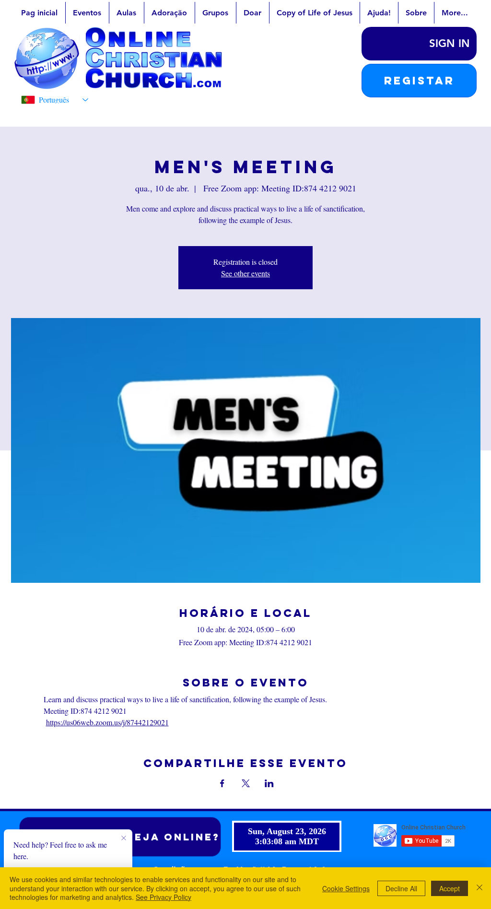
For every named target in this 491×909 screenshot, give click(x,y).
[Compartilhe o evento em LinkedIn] (269, 783)
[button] (419, 80)
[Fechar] (479, 888)
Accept (449, 888)
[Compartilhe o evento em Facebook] (222, 783)
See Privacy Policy (163, 897)
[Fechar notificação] (124, 838)
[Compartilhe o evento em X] (245, 783)
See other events (245, 273)
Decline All (401, 888)
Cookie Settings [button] (346, 888)
